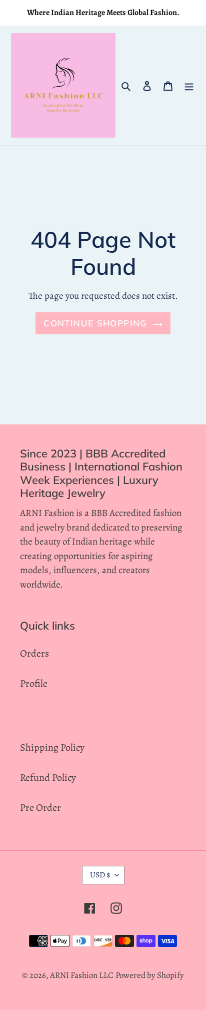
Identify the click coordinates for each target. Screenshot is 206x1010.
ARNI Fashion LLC (82, 975)
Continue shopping (95, 323)
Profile (34, 683)
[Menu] (189, 85)
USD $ (100, 874)
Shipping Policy (52, 747)
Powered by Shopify (150, 975)
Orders (34, 653)
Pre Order (40, 807)
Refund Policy (48, 777)
